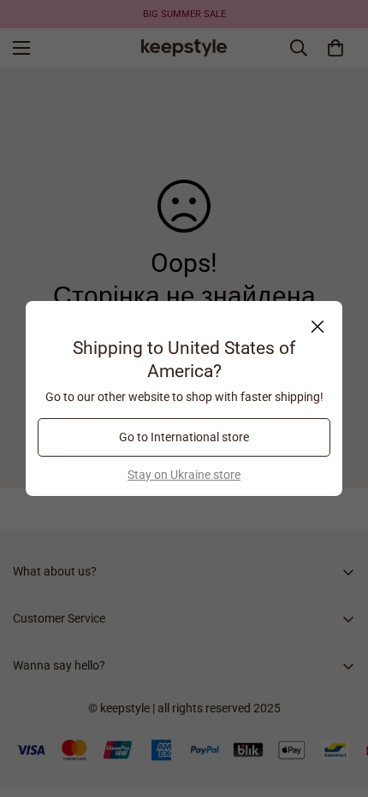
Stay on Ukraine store (184, 474)
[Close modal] (317, 326)
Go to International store (184, 437)
